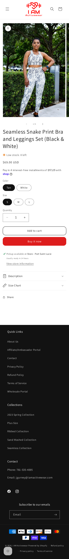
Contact (12, 358)
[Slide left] (26, 124)
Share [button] (10, 297)
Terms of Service (17, 383)
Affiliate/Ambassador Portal (23, 349)
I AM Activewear (20, 545)
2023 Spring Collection (20, 414)
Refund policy (57, 545)
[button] (7, 9)
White (24, 187)
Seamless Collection (19, 448)
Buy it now (35, 241)
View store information (20, 263)
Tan (9, 187)
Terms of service (44, 551)
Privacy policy (26, 551)
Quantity (7, 210)
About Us (12, 341)
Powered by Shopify (37, 545)
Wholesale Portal (17, 391)
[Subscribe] (56, 514)
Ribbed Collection (18, 431)
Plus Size (12, 423)
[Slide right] (43, 124)
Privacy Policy (15, 366)
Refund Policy (15, 375)
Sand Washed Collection (21, 439)
